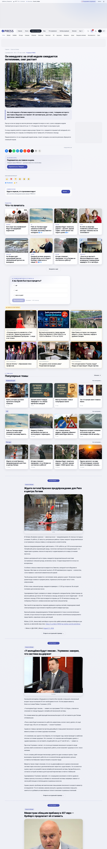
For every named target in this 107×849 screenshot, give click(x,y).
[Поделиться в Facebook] (6, 150)
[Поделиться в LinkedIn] (21, 150)
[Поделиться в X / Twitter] (10, 150)
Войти (99, 1)
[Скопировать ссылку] (39, 150)
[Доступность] (104, 1)
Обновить (97, 375)
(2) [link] (37, 262)
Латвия (8, 35)
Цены (72, 35)
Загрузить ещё (53, 269)
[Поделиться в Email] (35, 150)
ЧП (53, 35)
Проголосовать (18, 300)
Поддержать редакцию (88, 1)
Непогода (40, 35)
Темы (3, 35)
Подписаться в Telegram (17, 166)
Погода (21, 35)
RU (100, 31)
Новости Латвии (35, 31)
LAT (104, 31)
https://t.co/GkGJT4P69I (53, 624)
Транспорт (48, 35)
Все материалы (97, 380)
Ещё (80, 31)
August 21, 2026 (48, 628)
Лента (26, 31)
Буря (98, 35)
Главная (20, 31)
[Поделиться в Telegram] (17, 150)
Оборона (34, 35)
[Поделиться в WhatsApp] (13, 150)
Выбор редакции (64, 31)
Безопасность (91, 35)
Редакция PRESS (30, 52)
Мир (44, 31)
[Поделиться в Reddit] (24, 150)
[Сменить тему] (95, 31)
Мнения (74, 31)
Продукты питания (81, 35)
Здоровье (59, 35)
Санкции (27, 35)
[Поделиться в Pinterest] (28, 150)
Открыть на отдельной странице (53, 633)
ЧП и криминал (53, 31)
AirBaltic (15, 35)
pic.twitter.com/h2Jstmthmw (71, 624)
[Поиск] (88, 31)
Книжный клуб (10, 380)
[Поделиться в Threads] (32, 150)
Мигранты (66, 35)
